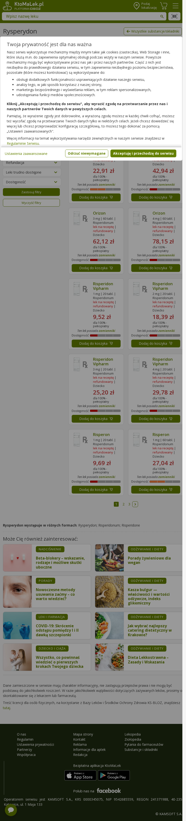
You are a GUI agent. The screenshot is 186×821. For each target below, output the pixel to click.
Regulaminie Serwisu (23, 143)
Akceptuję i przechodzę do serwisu (143, 153)
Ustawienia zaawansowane (26, 153)
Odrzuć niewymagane (87, 153)
